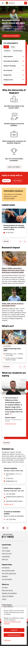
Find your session (9, 198)
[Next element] (2, 391)
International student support (14, 501)
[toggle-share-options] (7, 528)
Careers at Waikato (8, 596)
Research (7, 50)
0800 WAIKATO (10, 474)
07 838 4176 (9, 478)
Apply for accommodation (11, 36)
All (6, 47)
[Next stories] (24, 241)
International (5, 567)
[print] (3, 528)
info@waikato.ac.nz (11, 481)
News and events (7, 590)
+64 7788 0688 (10, 494)
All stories (6, 442)
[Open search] (25, 3)
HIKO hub (5, 559)
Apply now (6, 180)
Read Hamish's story (10, 423)
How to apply (17, 180)
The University (17, 50)
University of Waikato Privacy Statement (12, 622)
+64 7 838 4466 (11, 519)
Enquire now (8, 504)
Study (13, 47)
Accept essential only (14, 635)
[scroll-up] (24, 528)
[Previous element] (26, 391)
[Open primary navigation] (2, 3)
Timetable (5, 548)
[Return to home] (8, 536)
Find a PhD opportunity (9, 573)
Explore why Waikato (14, 167)
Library (4, 599)
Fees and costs (6, 553)
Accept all (14, 630)
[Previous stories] (20, 241)
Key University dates (8, 570)
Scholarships (6, 556)
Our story (5, 587)
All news (6, 241)
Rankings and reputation (9, 593)
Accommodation (7, 579)
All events (6, 366)
